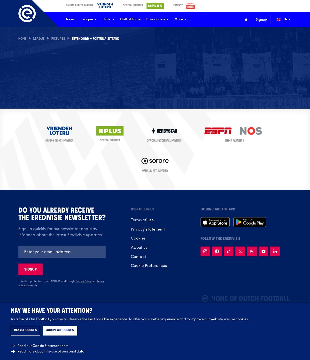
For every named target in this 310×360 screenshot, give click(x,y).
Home (22, 38)
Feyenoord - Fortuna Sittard (95, 38)
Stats (106, 19)
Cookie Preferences (149, 265)
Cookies (138, 238)
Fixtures (58, 38)
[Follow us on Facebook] (217, 251)
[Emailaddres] (62, 252)
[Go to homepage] (27, 13)
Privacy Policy (83, 281)
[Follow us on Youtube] (263, 251)
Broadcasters (157, 19)
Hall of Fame (130, 19)
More (178, 19)
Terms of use (142, 220)
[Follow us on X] (240, 251)
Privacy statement (148, 229)
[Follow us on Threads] (252, 251)
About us (139, 247)
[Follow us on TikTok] (228, 251)
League (87, 19)
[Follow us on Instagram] (205, 251)
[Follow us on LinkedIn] (275, 251)
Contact (138, 256)
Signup (30, 269)
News (70, 19)
